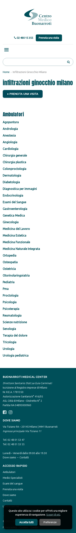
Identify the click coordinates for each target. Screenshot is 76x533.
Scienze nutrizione (15, 322)
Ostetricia (9, 268)
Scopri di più (53, 514)
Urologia (8, 348)
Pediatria (9, 282)
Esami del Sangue (14, 202)
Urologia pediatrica (16, 355)
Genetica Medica (14, 215)
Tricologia (9, 342)
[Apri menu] (6, 50)
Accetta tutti (26, 522)
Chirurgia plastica (14, 162)
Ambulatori (9, 472)
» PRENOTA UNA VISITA (22, 93)
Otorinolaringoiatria (16, 275)
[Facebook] (4, 412)
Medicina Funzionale (16, 242)
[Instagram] (10, 412)
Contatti (24, 457)
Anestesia (9, 135)
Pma (6, 288)
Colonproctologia (14, 168)
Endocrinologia (13, 195)
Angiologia (10, 142)
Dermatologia (12, 175)
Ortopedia (9, 255)
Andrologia (10, 128)
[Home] (38, 17)
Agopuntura (11, 122)
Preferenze (50, 522)
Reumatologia (12, 315)
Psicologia (10, 302)
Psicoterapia (11, 308)
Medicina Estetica (14, 235)
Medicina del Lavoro (16, 228)
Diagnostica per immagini (20, 188)
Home (6, 72)
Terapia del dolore (15, 335)
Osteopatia (10, 262)
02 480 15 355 (24, 37)
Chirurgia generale (15, 155)
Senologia (9, 328)
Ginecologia (11, 222)
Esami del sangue (13, 483)
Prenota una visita (49, 37)
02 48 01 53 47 (16, 439)
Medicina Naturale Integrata (21, 248)
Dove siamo (9, 457)
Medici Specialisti (13, 477)
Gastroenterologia (15, 208)
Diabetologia (11, 182)
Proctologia (10, 295)
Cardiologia (10, 148)
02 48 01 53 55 (16, 444)
